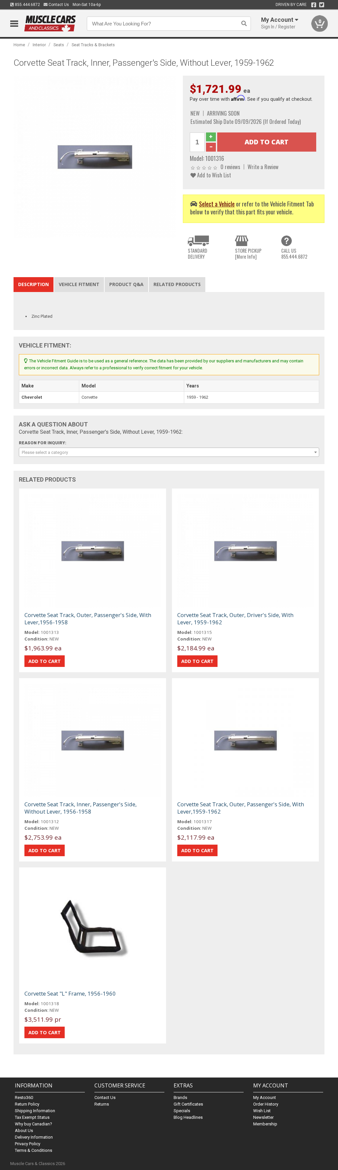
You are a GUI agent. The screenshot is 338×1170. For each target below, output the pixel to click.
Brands (180, 1097)
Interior (39, 44)
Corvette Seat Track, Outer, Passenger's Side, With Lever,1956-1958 (87, 618)
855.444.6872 (27, 4)
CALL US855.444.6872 (294, 253)
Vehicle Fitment (79, 284)
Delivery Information (34, 1137)
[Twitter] (321, 5)
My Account (264, 1097)
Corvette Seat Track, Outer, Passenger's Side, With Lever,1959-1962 (240, 807)
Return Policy (27, 1104)
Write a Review (263, 167)
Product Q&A (126, 284)
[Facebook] (313, 5)
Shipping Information (35, 1110)
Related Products (177, 284)
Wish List (262, 1110)
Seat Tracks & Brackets (93, 44)
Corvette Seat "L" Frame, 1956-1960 (70, 993)
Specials (182, 1110)
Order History (265, 1104)
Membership (265, 1123)
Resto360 (24, 1097)
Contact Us (58, 4)
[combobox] (169, 452)
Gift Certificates (188, 1104)
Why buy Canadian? (33, 1123)
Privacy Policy (27, 1143)
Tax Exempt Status (32, 1117)
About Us (24, 1130)
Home (19, 44)
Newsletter (263, 1117)
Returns (101, 1104)
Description (33, 284)
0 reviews (230, 167)
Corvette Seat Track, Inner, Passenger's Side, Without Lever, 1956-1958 (80, 807)
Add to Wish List (213, 175)
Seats (58, 44)
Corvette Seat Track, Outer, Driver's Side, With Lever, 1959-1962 (235, 618)
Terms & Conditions (33, 1150)
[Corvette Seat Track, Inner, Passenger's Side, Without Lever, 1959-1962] (95, 156)
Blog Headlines (188, 1117)
